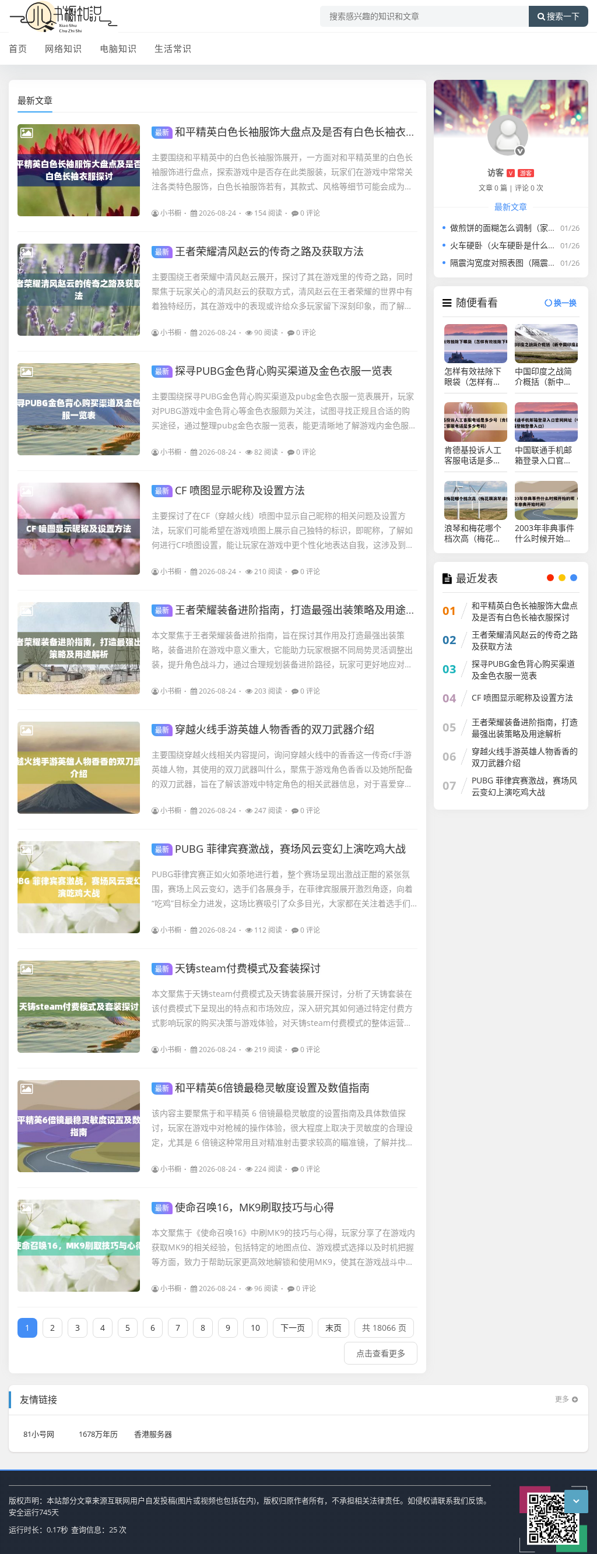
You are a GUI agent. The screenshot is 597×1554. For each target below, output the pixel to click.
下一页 (292, 1327)
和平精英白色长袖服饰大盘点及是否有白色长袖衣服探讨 (296, 132)
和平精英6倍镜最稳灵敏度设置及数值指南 (262, 1088)
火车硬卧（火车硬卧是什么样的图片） (519, 245)
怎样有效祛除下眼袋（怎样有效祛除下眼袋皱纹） (475, 376)
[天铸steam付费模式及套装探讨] (78, 1007)
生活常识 (173, 48)
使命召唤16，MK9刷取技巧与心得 (244, 1207)
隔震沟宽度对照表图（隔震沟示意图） (519, 262)
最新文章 (34, 100)
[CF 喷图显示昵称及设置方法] (78, 529)
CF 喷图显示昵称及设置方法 (230, 490)
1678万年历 (98, 1434)
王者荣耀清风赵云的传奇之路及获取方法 (259, 251)
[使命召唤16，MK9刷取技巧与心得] (78, 1246)
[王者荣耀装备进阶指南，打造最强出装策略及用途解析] (78, 648)
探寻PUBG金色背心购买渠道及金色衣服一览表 (273, 371)
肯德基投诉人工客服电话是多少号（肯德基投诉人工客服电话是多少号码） (472, 455)
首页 (18, 48)
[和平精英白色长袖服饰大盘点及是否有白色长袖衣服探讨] (78, 170)
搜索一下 (563, 16)
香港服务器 (153, 1434)
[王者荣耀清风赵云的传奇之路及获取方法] (78, 290)
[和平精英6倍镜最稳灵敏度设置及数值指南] (78, 1126)
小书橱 (170, 213)
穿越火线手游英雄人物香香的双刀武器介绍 (264, 729)
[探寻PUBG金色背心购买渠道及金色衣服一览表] (78, 409)
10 (255, 1327)
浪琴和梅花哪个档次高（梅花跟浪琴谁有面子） (472, 533)
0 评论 (310, 213)
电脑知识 (118, 48)
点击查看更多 (380, 1353)
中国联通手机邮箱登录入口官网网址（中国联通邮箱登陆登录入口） (543, 455)
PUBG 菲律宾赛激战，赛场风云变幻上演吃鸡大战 (280, 849)
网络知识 (63, 48)
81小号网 (38, 1434)
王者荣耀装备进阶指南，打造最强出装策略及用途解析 (291, 610)
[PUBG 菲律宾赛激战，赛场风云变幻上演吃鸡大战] (78, 887)
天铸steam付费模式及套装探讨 (238, 968)
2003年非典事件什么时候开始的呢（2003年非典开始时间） (544, 533)
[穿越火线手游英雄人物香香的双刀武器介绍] (78, 768)
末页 (333, 1327)
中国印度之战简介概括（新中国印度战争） (543, 376)
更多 (562, 1399)
